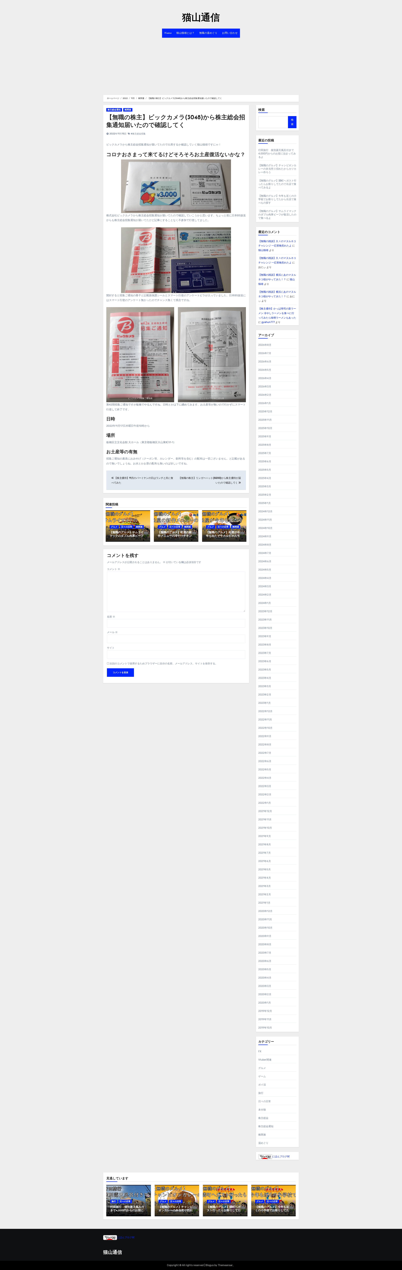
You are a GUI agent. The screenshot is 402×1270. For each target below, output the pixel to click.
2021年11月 (265, 819)
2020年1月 (264, 1002)
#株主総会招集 (138, 133)
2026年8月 (264, 344)
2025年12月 (265, 411)
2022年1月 (264, 802)
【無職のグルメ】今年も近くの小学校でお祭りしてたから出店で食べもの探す (277, 199)
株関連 (128, 109)
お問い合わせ (230, 33)
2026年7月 (264, 353)
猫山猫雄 (263, 250)
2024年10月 (265, 528)
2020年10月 (265, 927)
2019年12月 (265, 1011)
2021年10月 (265, 827)
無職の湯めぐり (208, 33)
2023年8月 (264, 644)
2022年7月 (264, 752)
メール (112, 632)
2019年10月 (265, 1027)
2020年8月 (264, 944)
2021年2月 (264, 894)
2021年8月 (264, 844)
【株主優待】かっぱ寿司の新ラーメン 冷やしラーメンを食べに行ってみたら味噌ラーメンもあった (277, 313)
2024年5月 (264, 569)
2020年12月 (265, 911)
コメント (113, 569)
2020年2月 (264, 994)
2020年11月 (265, 919)
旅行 (260, 1093)
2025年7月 (264, 453)
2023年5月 (264, 669)
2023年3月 (264, 686)
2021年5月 (264, 869)
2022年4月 (264, 777)
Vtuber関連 (265, 1059)
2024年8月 (264, 544)
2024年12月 (265, 511)
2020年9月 (264, 936)
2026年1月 (264, 403)
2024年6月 (264, 561)
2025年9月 (264, 436)
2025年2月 (264, 494)
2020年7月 (264, 952)
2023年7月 (264, 652)
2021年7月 (264, 852)
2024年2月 (264, 594)
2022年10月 (265, 727)
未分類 (262, 1109)
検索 (261, 110)
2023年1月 (264, 702)
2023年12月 (265, 611)
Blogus (210, 1265)
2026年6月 (264, 361)
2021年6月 (264, 861)
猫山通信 (201, 18)
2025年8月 (264, 444)
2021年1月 (264, 902)
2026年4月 (264, 378)
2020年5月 (264, 969)
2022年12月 (265, 711)
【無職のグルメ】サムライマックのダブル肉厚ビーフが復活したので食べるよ (127, 536)
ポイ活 (262, 1084)
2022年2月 (264, 794)
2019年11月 (265, 1019)
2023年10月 (265, 628)
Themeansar (225, 1265)
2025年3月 (264, 486)
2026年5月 (264, 369)
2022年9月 (264, 736)
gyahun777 (268, 322)
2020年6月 (264, 961)
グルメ (114, 527)
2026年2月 (264, 394)
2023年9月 (264, 636)
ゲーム (262, 1076)
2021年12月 (265, 811)
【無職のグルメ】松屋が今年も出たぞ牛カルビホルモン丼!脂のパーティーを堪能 (223, 536)
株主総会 (263, 1118)
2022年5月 (264, 769)
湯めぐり (263, 1142)
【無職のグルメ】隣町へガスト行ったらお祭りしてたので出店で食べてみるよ (277, 184)
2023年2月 (264, 694)
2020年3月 (264, 986)
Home (168, 33)
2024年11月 (265, 519)
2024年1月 (264, 603)
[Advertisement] (201, 64)
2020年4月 (264, 977)
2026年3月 (264, 386)
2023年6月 (264, 661)
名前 (111, 616)
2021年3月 (264, 886)
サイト (110, 647)
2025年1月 (264, 503)
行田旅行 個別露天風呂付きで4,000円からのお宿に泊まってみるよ (277, 154)
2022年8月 (264, 744)
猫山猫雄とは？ (185, 33)
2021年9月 (264, 836)
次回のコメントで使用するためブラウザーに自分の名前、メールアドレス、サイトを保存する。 (164, 663)
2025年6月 (264, 461)
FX (259, 1051)
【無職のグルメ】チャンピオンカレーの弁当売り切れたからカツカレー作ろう (277, 169)
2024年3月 (264, 586)
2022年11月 (265, 719)
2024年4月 (264, 578)
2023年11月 (265, 619)
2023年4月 (264, 677)
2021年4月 (264, 877)
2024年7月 (264, 553)
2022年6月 (264, 761)
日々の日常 (126, 527)
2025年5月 (264, 469)
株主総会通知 (114, 109)
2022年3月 (264, 786)
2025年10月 (265, 428)
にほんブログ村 (281, 1156)
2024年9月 (264, 536)
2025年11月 (265, 419)
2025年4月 (264, 478)
